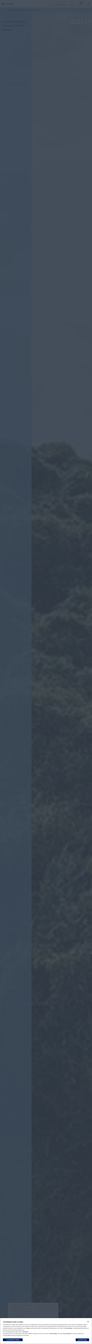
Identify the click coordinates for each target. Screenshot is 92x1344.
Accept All (82, 1340)
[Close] (88, 1322)
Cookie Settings (12, 1340)
